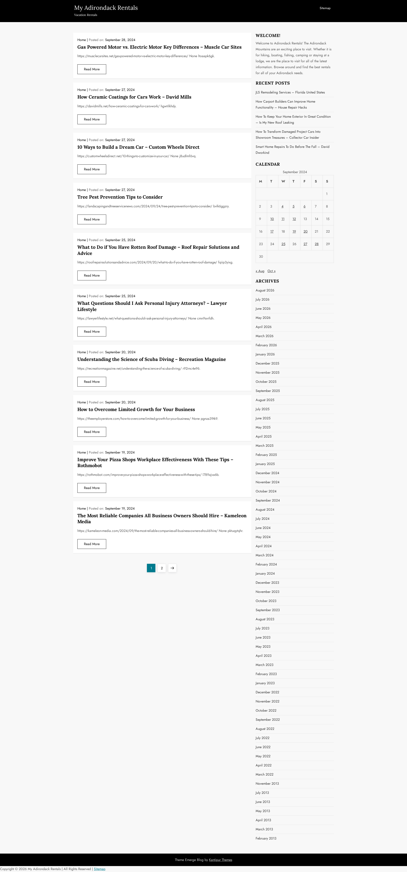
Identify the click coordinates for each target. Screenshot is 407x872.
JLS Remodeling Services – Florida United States (290, 92)
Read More (92, 69)
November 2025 (267, 372)
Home (81, 39)
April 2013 (263, 820)
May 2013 (263, 810)
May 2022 (263, 756)
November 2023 (267, 591)
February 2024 (266, 564)
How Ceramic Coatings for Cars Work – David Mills (134, 97)
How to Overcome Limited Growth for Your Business (136, 409)
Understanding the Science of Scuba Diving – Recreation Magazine (151, 359)
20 (306, 231)
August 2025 (265, 399)
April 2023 (264, 655)
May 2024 (263, 536)
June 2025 (263, 418)
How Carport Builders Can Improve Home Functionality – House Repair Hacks (285, 104)
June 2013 (263, 801)
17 (271, 231)
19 (294, 231)
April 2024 (264, 546)
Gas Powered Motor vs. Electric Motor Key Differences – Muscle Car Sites (159, 47)
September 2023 (268, 610)
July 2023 (262, 628)
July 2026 (262, 299)
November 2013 (267, 783)
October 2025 (266, 381)
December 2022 (267, 692)
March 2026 (264, 336)
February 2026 (266, 345)
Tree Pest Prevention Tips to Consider (120, 197)
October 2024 (266, 491)
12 (294, 218)
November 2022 (267, 701)
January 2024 (265, 573)
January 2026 (265, 354)
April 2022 (264, 765)
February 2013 (266, 838)
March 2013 (264, 829)
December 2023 (267, 582)
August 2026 (265, 290)
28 (317, 244)
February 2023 (266, 673)
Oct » (272, 271)
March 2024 (264, 555)
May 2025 (263, 427)
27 (305, 244)
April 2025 (264, 436)
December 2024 (267, 473)
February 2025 (266, 454)
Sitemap (325, 8)
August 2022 (265, 728)
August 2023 (265, 619)
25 (283, 244)
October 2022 (266, 710)
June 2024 (263, 527)
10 (272, 218)
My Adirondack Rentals (106, 7)
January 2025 (265, 463)
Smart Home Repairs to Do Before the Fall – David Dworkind (292, 149)
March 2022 (264, 774)
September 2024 (268, 500)
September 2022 (268, 719)
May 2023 (263, 646)
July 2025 (262, 409)
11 (283, 218)
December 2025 (267, 363)
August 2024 (265, 509)
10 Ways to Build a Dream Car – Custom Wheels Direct (138, 147)
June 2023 (263, 637)
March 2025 (264, 445)
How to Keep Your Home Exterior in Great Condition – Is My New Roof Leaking (293, 119)
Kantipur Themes (220, 859)
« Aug (260, 271)
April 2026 (264, 326)
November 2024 (267, 482)
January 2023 (265, 683)
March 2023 (264, 664)
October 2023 (266, 600)
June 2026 (263, 308)
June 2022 (263, 747)
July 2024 (262, 518)
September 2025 (268, 390)
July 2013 (262, 792)
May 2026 (263, 317)
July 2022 (262, 737)
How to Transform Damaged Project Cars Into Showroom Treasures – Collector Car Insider (288, 134)
